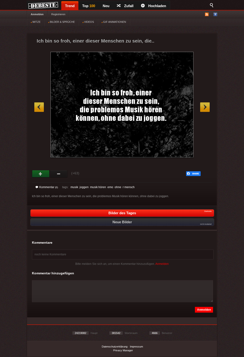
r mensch (129, 187)
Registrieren (58, 14)
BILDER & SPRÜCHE (62, 21)
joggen (84, 187)
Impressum (136, 346)
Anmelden (37, 14)
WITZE (36, 21)
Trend (70, 6)
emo (110, 187)
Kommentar (48, 187)
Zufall (128, 6)
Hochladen (157, 6)
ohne (118, 187)
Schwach (59, 174)
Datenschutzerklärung (114, 346)
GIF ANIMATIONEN (114, 21)
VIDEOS (88, 21)
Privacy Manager (123, 350)
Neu (106, 6)
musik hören (98, 187)
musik (74, 187)
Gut (41, 174)
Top (88, 6)
